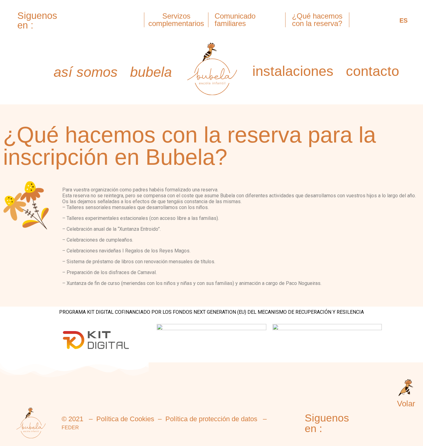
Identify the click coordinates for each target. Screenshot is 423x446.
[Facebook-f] (56, 27)
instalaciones (293, 71)
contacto (372, 71)
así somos (86, 72)
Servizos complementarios (176, 20)
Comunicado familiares (235, 20)
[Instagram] (56, 11)
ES (403, 20)
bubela (151, 72)
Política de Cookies (125, 419)
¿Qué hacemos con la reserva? (317, 20)
